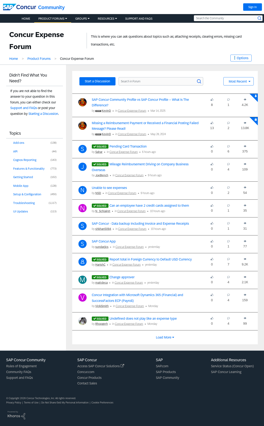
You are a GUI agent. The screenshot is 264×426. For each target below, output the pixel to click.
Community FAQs (18, 372)
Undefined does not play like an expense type (143, 318)
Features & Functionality (29, 168)
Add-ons (18, 142)
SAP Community (167, 377)
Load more (163, 337)
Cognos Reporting (24, 160)
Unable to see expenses (109, 188)
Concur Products (89, 377)
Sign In (252, 7)
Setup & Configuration (27, 194)
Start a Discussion (97, 81)
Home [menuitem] (26, 18)
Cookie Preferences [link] (102, 402)
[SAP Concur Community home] (19, 7)
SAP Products (166, 372)
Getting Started (23, 177)
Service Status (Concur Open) (232, 366)
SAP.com (162, 366)
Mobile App (20, 185)
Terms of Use (31, 402)
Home (13, 58)
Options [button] (242, 58)
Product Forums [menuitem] (51, 18)
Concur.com (85, 372)
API (15, 151)
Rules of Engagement (21, 366)
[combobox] (228, 18)
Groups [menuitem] (81, 18)
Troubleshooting (24, 203)
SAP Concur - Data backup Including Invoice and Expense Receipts (140, 223)
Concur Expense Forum (132, 110)
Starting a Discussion (43, 113)
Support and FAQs (23, 108)
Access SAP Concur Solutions (98, 366)
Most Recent (238, 81)
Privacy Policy (13, 402)
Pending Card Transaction (128, 146)
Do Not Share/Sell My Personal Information (65, 402)
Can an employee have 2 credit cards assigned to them (149, 205)
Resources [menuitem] (106, 18)
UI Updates (20, 211)
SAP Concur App (104, 241)
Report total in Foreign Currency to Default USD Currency (151, 259)
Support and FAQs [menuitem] (138, 18)
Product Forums (39, 58)
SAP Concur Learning (226, 372)
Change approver (122, 277)
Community (51, 7)
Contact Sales (87, 383)
